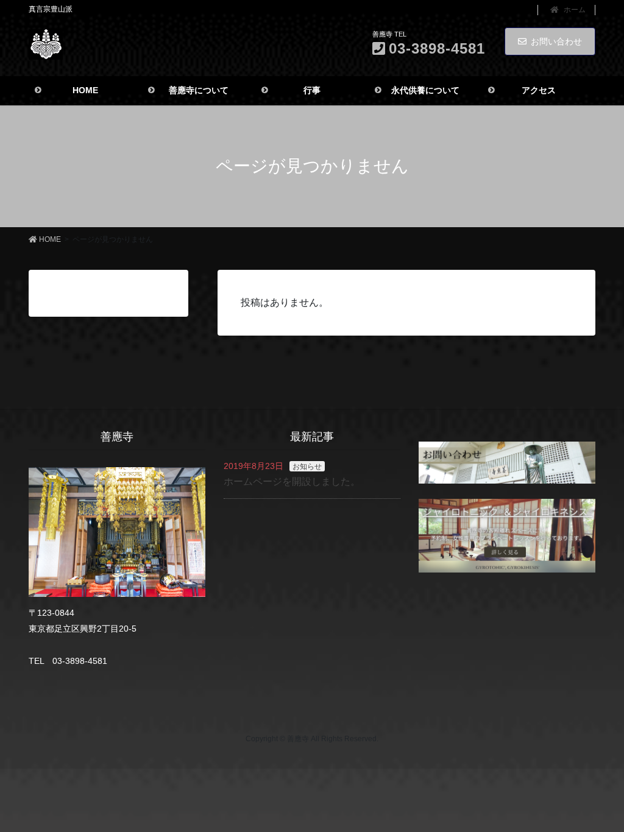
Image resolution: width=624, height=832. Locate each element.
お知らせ (307, 466)
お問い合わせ (556, 41)
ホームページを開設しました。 (292, 481)
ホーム (574, 9)
